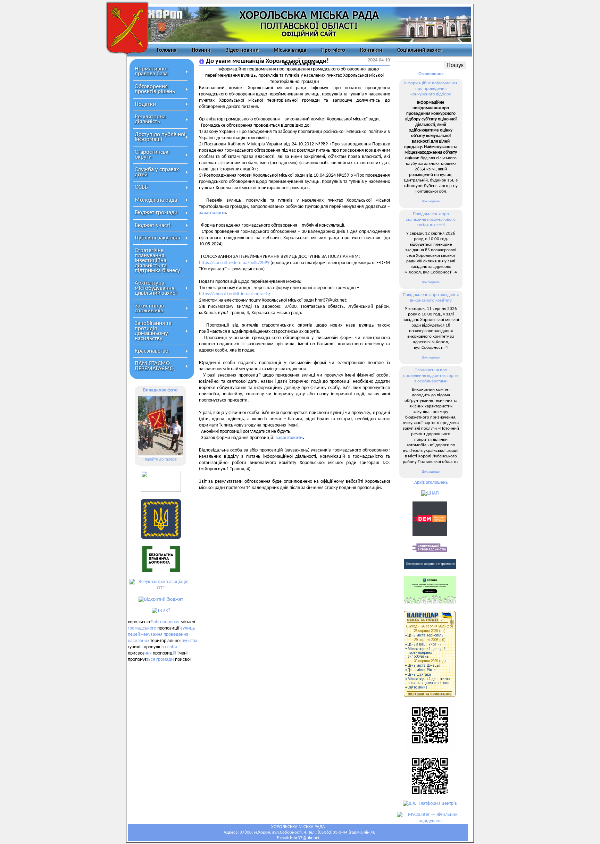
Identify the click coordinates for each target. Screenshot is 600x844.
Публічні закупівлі (157, 238)
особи (171, 647)
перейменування (145, 634)
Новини (201, 50)
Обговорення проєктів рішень (155, 89)
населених (138, 640)
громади (165, 659)
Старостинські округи (152, 154)
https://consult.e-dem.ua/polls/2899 (234, 262)
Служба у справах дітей (157, 172)
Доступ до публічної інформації (160, 137)
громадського (142, 628)
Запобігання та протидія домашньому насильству (153, 330)
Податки (145, 104)
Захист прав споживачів (149, 308)
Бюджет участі (152, 225)
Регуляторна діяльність (150, 119)
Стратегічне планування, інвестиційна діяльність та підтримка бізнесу (157, 260)
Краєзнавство (151, 351)
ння (148, 653)
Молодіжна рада (156, 200)
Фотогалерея (299, 64)
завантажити (212, 213)
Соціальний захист (419, 50)
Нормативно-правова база (151, 71)
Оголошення (430, 74)
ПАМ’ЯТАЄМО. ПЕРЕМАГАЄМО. (155, 366)
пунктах (189, 640)
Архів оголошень (431, 482)
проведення (176, 634)
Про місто (333, 50)
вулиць (187, 628)
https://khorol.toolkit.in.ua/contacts (234, 294)
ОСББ (141, 187)
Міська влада (290, 50)
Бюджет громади (156, 213)
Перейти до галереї (160, 459)
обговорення (166, 622)
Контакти (371, 50)
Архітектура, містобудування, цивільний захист (156, 288)
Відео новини (242, 50)
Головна (167, 50)
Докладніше (431, 201)
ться (151, 659)
